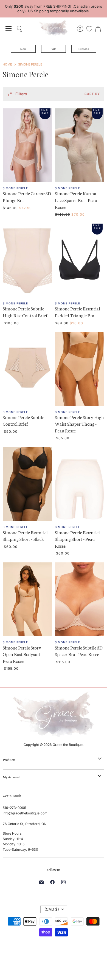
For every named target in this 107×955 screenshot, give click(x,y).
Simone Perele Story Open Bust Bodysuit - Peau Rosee (23, 654)
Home (7, 64)
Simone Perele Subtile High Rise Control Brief (25, 311)
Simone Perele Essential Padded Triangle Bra (77, 311)
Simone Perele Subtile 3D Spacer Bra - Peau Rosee (79, 650)
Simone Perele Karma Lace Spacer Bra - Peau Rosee (76, 200)
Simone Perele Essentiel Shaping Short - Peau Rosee (77, 539)
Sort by (92, 94)
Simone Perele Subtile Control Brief (23, 420)
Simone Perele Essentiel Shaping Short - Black (25, 535)
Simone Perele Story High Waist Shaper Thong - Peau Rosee (79, 424)
